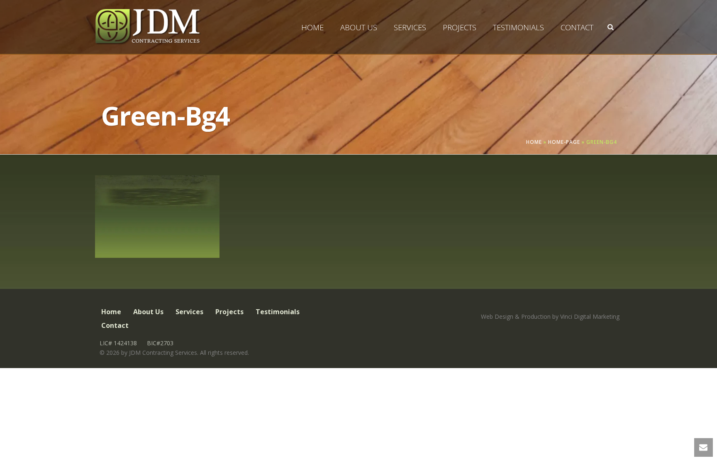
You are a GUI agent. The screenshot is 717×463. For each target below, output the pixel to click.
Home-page (564, 141)
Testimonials (518, 27)
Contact (577, 27)
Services (410, 27)
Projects (459, 27)
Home (312, 27)
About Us (358, 27)
